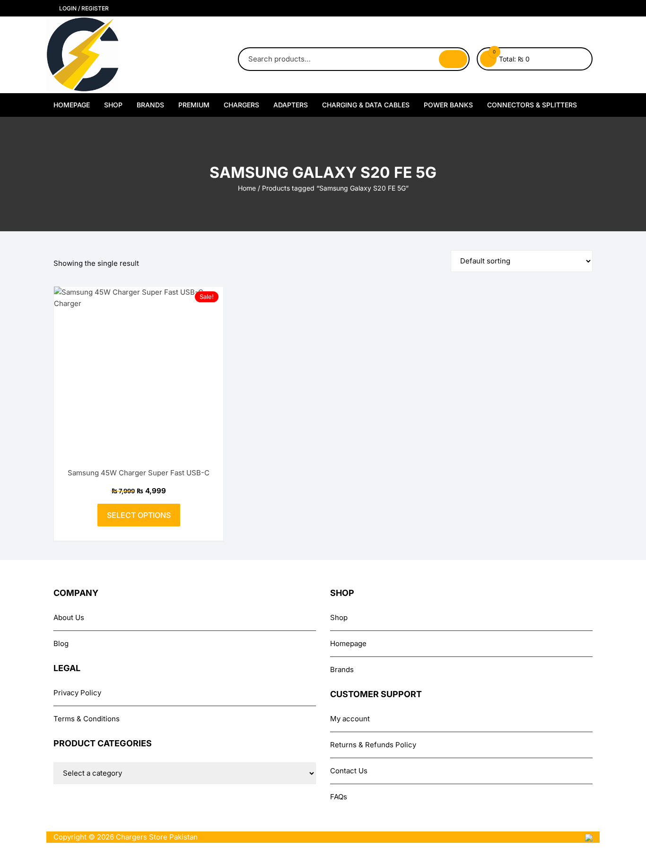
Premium (194, 105)
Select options (139, 515)
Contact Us (348, 770)
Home (247, 188)
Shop (113, 105)
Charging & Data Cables (366, 105)
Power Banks (448, 105)
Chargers (241, 105)
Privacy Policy (77, 692)
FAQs (338, 796)
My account (350, 718)
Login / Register (83, 8)
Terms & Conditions (86, 718)
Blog (61, 643)
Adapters (290, 105)
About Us (68, 617)
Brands (150, 105)
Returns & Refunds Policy (373, 744)
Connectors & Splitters (532, 105)
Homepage (71, 105)
